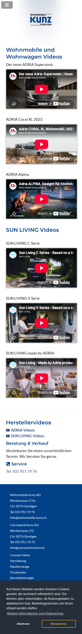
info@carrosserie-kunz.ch (27, 547)
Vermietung (18, 561)
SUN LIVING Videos (27, 435)
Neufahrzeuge (19, 566)
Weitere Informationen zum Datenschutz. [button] (35, 613)
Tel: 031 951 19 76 (21, 471)
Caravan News (20, 555)
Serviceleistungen (22, 578)
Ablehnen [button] (23, 623)
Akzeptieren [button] (59, 623)
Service (19, 463)
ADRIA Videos (23, 430)
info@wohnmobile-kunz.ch (28, 517)
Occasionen (18, 572)
